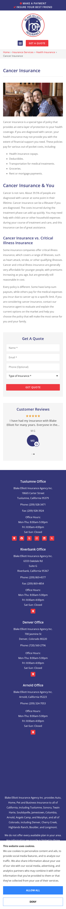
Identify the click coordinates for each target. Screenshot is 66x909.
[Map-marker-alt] (14, 538)
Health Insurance (45, 52)
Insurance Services (22, 52)
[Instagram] (37, 538)
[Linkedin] (44, 538)
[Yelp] (29, 538)
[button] (20, 43)
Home (6, 52)
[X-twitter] (52, 538)
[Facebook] (21, 538)
